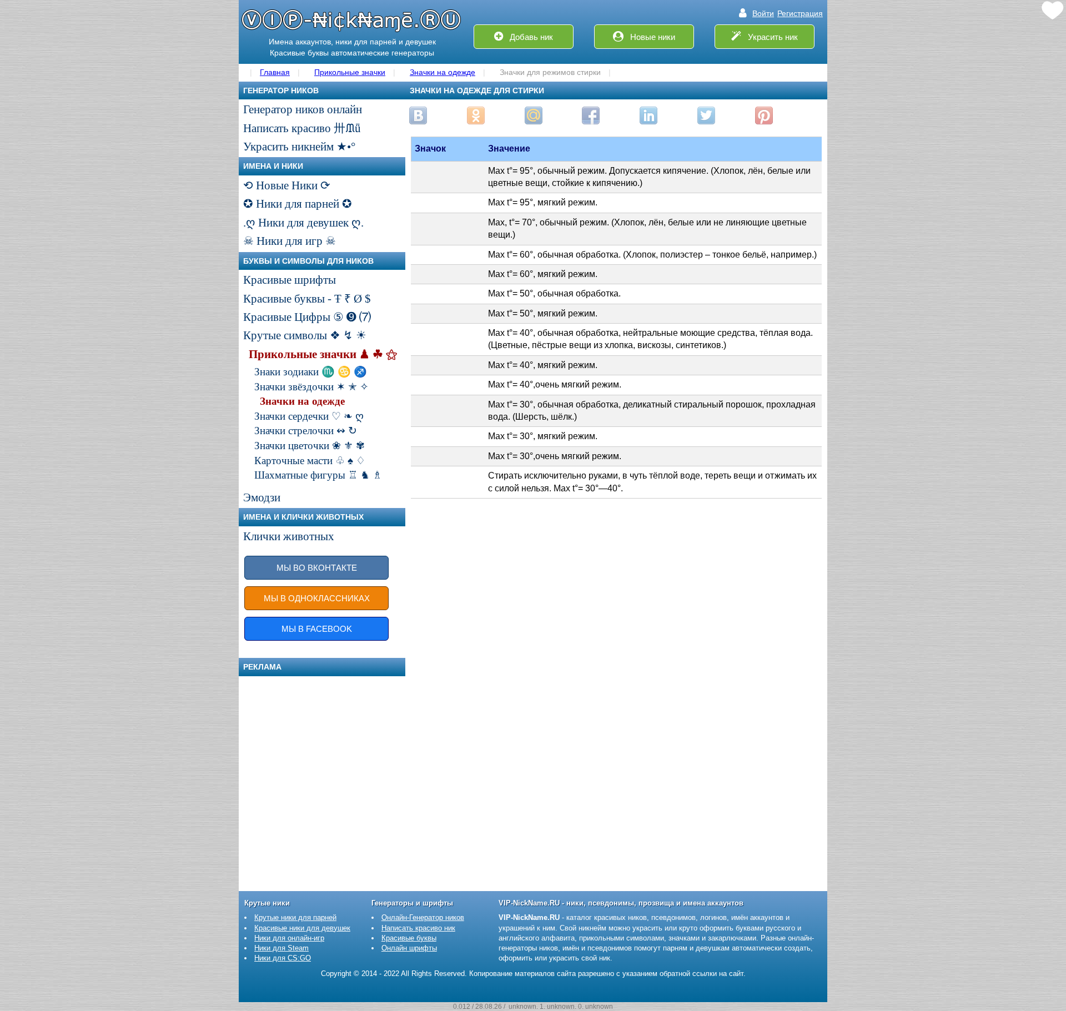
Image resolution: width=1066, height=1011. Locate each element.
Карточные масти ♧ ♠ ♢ (309, 460)
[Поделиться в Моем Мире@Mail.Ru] (533, 115)
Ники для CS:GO (282, 958)
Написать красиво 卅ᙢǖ (302, 128)
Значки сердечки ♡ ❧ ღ (309, 416)
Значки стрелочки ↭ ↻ (305, 430)
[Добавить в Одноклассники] (476, 115)
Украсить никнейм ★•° (299, 146)
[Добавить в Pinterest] (764, 115)
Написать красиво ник (418, 928)
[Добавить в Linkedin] (648, 115)
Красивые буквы (408, 938)
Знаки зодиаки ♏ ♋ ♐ (310, 372)
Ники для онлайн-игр (289, 938)
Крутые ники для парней (295, 917)
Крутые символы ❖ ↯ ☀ (304, 335)
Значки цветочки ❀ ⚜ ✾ (309, 445)
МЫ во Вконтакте (316, 567)
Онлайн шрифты (409, 948)
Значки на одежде (302, 401)
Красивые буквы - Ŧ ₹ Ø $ (307, 298)
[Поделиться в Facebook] (591, 115)
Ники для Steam (281, 948)
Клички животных (288, 536)
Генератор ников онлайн (302, 109)
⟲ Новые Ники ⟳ (286, 185)
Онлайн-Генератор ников (422, 917)
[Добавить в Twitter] (706, 115)
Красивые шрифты (289, 279)
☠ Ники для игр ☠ (289, 241)
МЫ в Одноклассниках (317, 598)
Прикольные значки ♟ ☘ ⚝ (323, 354)
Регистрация (800, 13)
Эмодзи (261, 497)
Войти (763, 13)
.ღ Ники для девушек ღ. (303, 222)
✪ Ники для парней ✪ (297, 203)
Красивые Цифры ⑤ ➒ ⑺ (307, 317)
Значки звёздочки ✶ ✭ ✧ (311, 387)
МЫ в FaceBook (316, 628)
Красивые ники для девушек (302, 928)
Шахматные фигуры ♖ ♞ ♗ (318, 475)
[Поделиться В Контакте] (418, 115)
